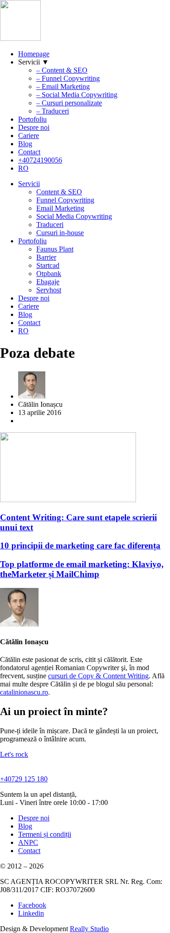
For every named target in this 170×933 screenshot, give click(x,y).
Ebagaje (47, 282)
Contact (29, 152)
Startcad (47, 265)
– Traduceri (52, 111)
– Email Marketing (63, 86)
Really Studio (89, 929)
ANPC (28, 842)
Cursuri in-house (60, 233)
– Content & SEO (61, 70)
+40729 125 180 (24, 779)
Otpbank (48, 273)
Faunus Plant (54, 249)
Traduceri (49, 224)
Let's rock (14, 754)
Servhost (48, 290)
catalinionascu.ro (24, 692)
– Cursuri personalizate (69, 103)
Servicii (29, 184)
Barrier (46, 257)
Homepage (33, 54)
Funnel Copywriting (65, 200)
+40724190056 (40, 160)
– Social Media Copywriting (76, 95)
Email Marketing (60, 208)
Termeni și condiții (44, 834)
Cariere (28, 135)
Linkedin (31, 913)
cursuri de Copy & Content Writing (98, 676)
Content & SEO (59, 192)
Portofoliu (32, 119)
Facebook (32, 905)
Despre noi (33, 127)
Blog (25, 144)
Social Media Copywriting (74, 216)
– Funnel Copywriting (68, 78)
